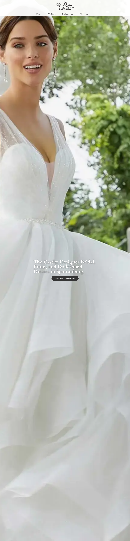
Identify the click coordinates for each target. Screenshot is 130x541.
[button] (93, 13)
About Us (84, 14)
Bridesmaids (67, 14)
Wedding (52, 14)
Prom (38, 14)
